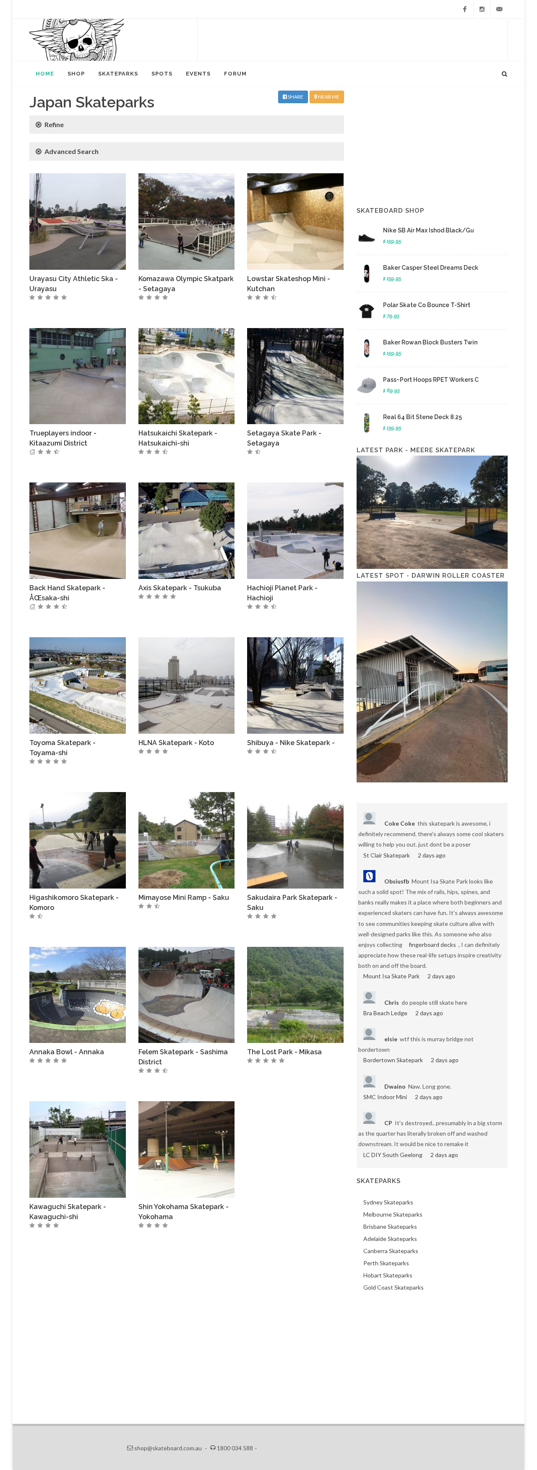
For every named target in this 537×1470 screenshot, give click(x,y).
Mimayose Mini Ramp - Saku (183, 898)
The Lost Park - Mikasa (284, 1052)
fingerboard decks (432, 944)
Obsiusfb (396, 881)
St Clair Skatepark (386, 855)
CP (388, 1122)
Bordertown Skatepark (393, 1059)
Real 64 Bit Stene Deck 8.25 (422, 417)
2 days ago (432, 855)
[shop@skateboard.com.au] (499, 9)
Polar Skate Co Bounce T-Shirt (426, 305)
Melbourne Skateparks (392, 1214)
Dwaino (395, 1086)
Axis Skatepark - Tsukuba (179, 588)
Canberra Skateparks (390, 1250)
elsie (390, 1039)
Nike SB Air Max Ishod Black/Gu (428, 230)
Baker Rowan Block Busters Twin (430, 342)
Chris (391, 1002)
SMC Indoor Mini (385, 1096)
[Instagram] (482, 9)
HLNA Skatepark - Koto (176, 743)
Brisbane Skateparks (390, 1226)
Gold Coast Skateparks (393, 1287)
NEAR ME (328, 97)
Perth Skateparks (386, 1263)
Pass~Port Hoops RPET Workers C (431, 379)
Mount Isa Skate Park (391, 976)
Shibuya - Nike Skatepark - (291, 743)
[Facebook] (464, 9)
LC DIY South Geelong (392, 1154)
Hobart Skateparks (387, 1275)
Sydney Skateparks (388, 1202)
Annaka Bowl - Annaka (66, 1052)
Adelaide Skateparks (390, 1238)
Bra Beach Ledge (385, 1012)
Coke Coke (399, 823)
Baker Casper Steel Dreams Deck (430, 267)
